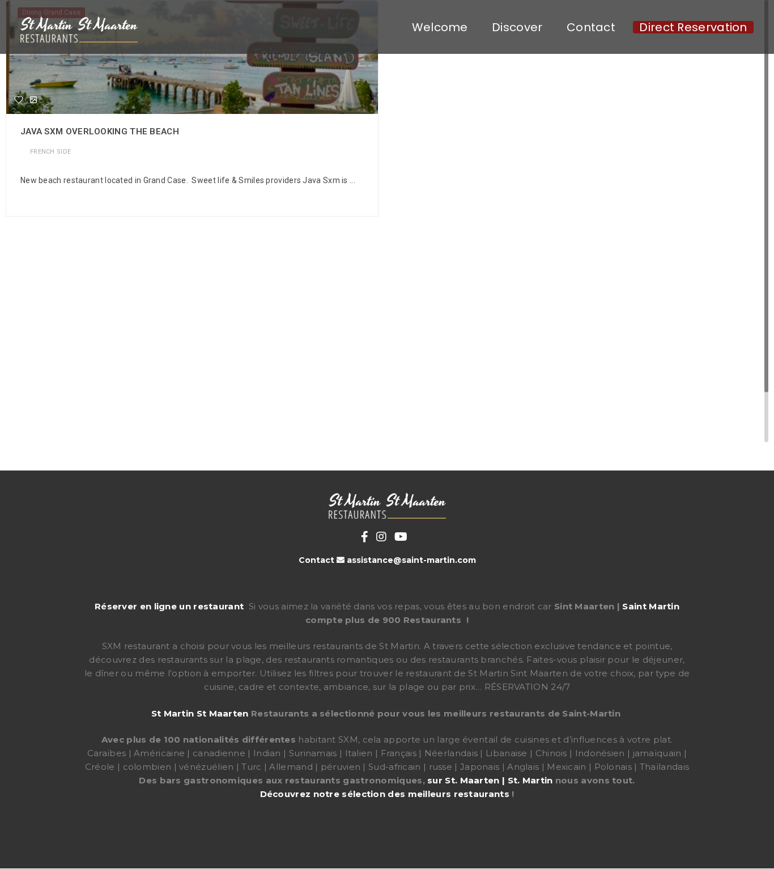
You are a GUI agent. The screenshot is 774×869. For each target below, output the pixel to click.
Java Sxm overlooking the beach (99, 131)
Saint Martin (650, 606)
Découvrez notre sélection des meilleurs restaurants (384, 794)
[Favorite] (19, 100)
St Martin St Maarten (200, 713)
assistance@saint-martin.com (411, 560)
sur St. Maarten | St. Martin (489, 780)
